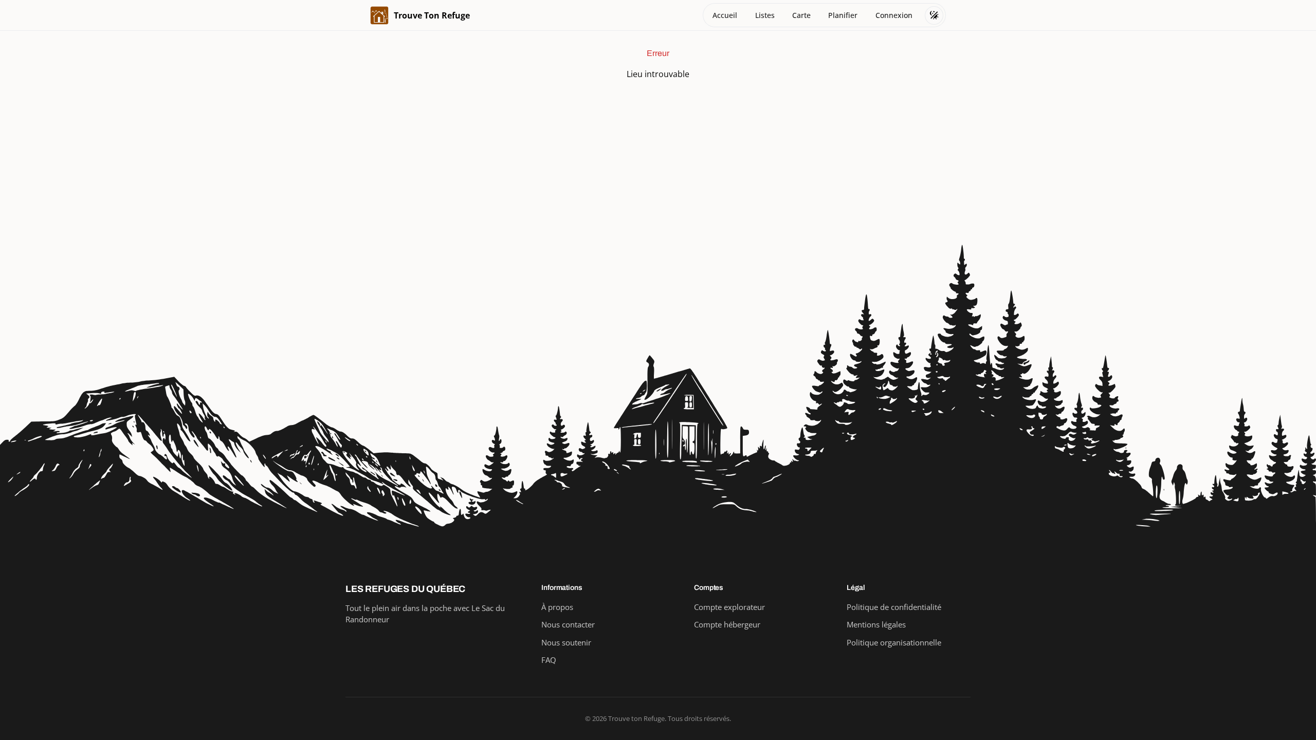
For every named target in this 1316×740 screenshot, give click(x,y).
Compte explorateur (729, 607)
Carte (801, 15)
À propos (557, 607)
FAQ (548, 660)
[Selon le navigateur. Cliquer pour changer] (934, 15)
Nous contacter (568, 624)
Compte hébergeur (727, 624)
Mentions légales (876, 624)
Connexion (893, 15)
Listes (765, 15)
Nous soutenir (566, 642)
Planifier (842, 15)
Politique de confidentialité (894, 607)
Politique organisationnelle (894, 642)
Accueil (724, 15)
